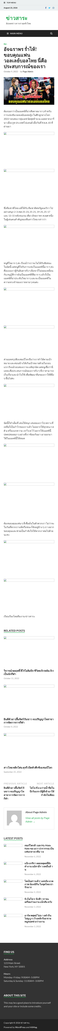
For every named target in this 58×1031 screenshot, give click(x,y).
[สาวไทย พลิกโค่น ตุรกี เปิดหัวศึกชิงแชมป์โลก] (29, 735)
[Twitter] (49, 8)
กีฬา (5, 44)
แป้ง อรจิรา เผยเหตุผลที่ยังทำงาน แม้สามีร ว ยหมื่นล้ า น (39, 866)
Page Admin (28, 71)
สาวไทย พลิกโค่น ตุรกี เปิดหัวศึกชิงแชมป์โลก (28, 767)
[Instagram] (53, 8)
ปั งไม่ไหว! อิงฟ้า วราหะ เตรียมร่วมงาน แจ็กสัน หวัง (38, 900)
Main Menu (16, 33)
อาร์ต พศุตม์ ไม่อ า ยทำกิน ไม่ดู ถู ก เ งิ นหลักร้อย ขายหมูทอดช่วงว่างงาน (38, 918)
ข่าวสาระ (17, 18)
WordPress (20, 1027)
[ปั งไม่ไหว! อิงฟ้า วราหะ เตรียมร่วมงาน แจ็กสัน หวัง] (13, 899)
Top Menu (11, 2)
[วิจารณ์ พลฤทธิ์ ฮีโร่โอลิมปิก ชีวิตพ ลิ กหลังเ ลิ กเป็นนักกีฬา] (29, 638)
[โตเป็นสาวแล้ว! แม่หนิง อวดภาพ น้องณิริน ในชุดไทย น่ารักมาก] (13, 881)
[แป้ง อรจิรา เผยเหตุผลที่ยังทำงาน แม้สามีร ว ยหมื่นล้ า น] (13, 863)
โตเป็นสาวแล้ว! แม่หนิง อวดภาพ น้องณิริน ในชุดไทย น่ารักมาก (39, 884)
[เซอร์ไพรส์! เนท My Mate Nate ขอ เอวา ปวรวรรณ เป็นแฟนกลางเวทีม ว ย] (13, 845)
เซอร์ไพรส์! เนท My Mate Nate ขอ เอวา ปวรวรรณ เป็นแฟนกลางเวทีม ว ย (39, 848)
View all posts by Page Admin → (37, 820)
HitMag (33, 1027)
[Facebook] (45, 8)
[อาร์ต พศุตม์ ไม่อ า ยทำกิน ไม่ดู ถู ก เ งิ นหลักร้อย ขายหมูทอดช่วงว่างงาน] (13, 915)
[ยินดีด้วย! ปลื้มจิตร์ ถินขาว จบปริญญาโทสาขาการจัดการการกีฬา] (29, 686)
